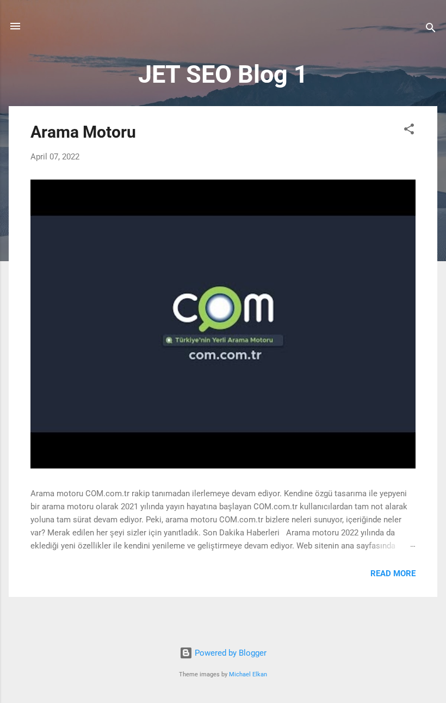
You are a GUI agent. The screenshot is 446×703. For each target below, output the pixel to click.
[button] (409, 130)
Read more (393, 573)
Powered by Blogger (230, 653)
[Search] (430, 29)
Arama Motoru (83, 131)
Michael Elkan (248, 674)
